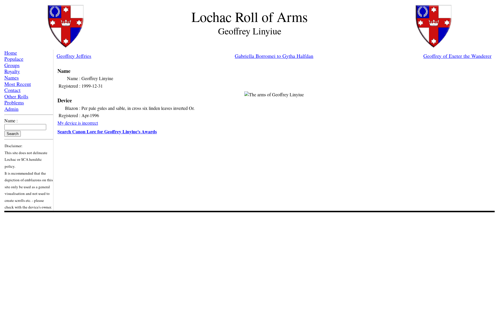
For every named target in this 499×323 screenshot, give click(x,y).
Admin (11, 108)
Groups (12, 65)
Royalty (12, 71)
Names (11, 77)
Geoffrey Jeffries (74, 55)
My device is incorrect (77, 123)
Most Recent (17, 83)
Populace (13, 58)
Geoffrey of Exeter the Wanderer (457, 55)
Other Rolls (16, 96)
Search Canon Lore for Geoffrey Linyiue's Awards (107, 131)
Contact (12, 89)
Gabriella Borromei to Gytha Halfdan (274, 55)
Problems (14, 102)
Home (10, 52)
